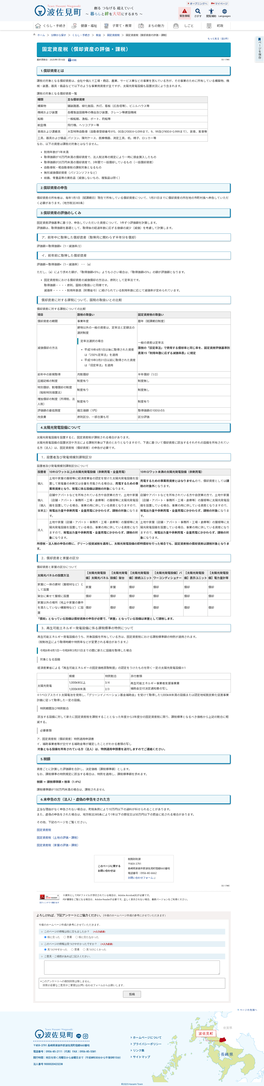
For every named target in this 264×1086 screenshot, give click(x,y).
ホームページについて (147, 1037)
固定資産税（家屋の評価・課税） (58, 845)
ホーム (41, 35)
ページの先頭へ (248, 1010)
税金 (98, 35)
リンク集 (138, 1050)
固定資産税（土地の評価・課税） (58, 837)
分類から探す (58, 35)
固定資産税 (113, 35)
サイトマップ (141, 1057)
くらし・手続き (81, 35)
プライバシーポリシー (147, 1044)
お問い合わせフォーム (141, 877)
